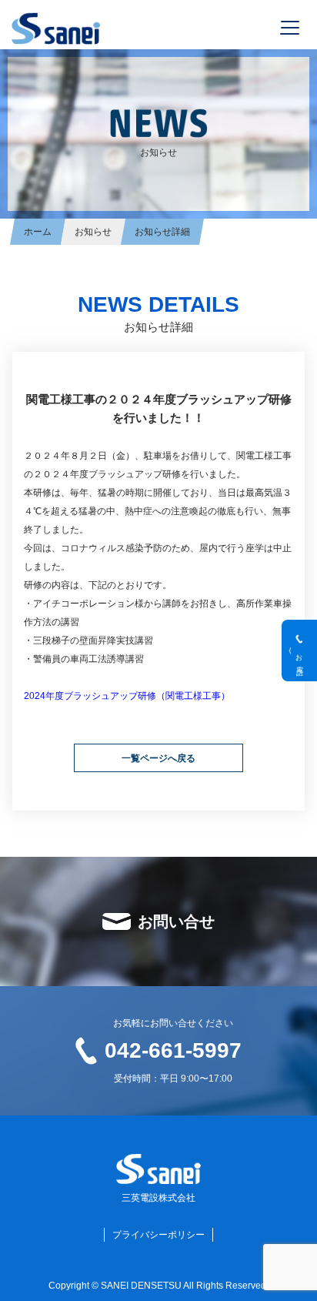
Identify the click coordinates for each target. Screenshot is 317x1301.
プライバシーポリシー (158, 1234)
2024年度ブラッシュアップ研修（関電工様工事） (127, 696)
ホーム (38, 231)
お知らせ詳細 (162, 231)
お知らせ (93, 231)
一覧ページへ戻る (158, 758)
